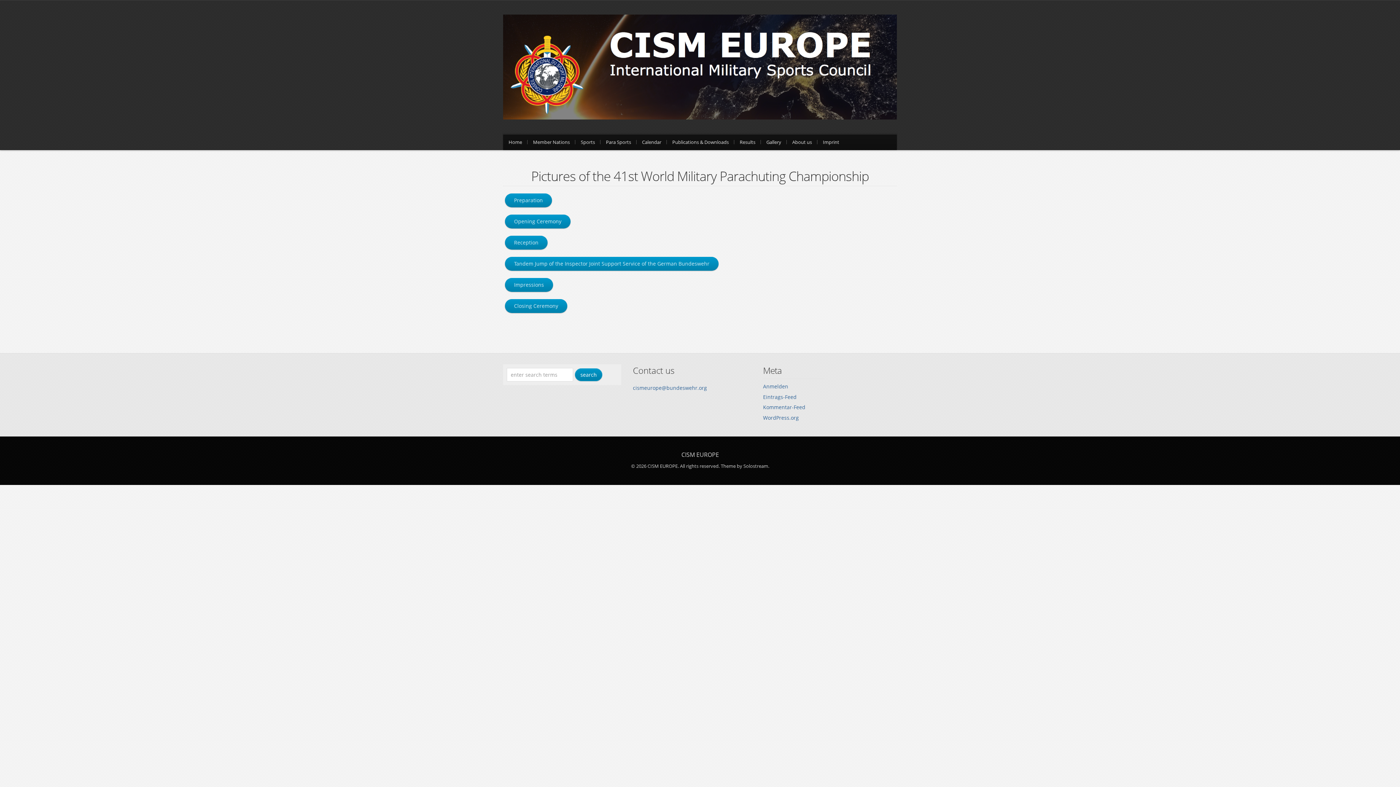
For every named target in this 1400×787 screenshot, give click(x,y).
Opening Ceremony (537, 221)
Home (515, 142)
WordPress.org (781, 417)
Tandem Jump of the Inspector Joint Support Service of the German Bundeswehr (611, 263)
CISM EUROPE (700, 455)
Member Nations (551, 142)
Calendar (651, 142)
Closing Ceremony (536, 305)
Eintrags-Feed (780, 397)
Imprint (831, 142)
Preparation (528, 200)
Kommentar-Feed (784, 407)
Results (747, 142)
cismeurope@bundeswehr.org (670, 387)
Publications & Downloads (700, 142)
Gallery (773, 142)
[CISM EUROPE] (700, 117)
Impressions (529, 284)
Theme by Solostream (744, 466)
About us (802, 142)
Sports (588, 142)
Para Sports (618, 142)
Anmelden (775, 386)
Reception (526, 242)
